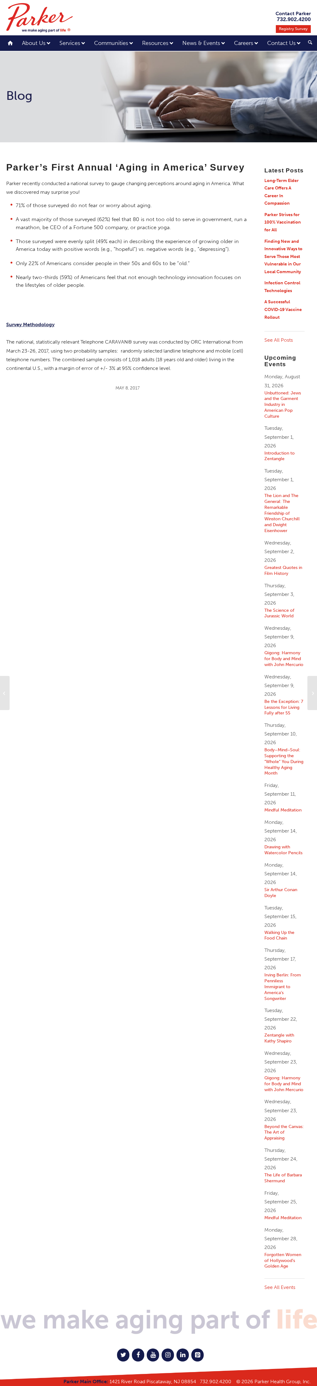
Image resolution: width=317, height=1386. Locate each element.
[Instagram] (168, 1355)
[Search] (310, 42)
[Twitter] (123, 1355)
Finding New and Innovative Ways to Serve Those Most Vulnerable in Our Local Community (283, 256)
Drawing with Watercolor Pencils (283, 849)
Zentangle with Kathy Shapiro (279, 1038)
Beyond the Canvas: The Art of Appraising (284, 1132)
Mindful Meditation (283, 810)
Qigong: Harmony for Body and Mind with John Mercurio (283, 658)
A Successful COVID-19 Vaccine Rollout (283, 309)
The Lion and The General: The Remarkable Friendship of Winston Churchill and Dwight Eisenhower (282, 513)
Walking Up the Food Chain (279, 935)
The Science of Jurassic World (279, 613)
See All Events (279, 1287)
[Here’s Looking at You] (5, 693)
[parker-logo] (39, 17)
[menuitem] (307, 43)
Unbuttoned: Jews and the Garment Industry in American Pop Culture (282, 404)
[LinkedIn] (182, 1355)
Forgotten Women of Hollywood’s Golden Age (282, 1260)
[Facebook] (138, 1355)
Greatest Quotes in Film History (283, 570)
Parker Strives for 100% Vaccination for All (282, 222)
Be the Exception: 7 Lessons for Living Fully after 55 (283, 707)
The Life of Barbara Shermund (283, 1178)
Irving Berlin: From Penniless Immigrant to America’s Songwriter (282, 986)
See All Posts (278, 340)
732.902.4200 (215, 1381)
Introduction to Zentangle (279, 456)
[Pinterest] (197, 1355)
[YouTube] (153, 1355)
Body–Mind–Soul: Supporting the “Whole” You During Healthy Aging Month (283, 761)
